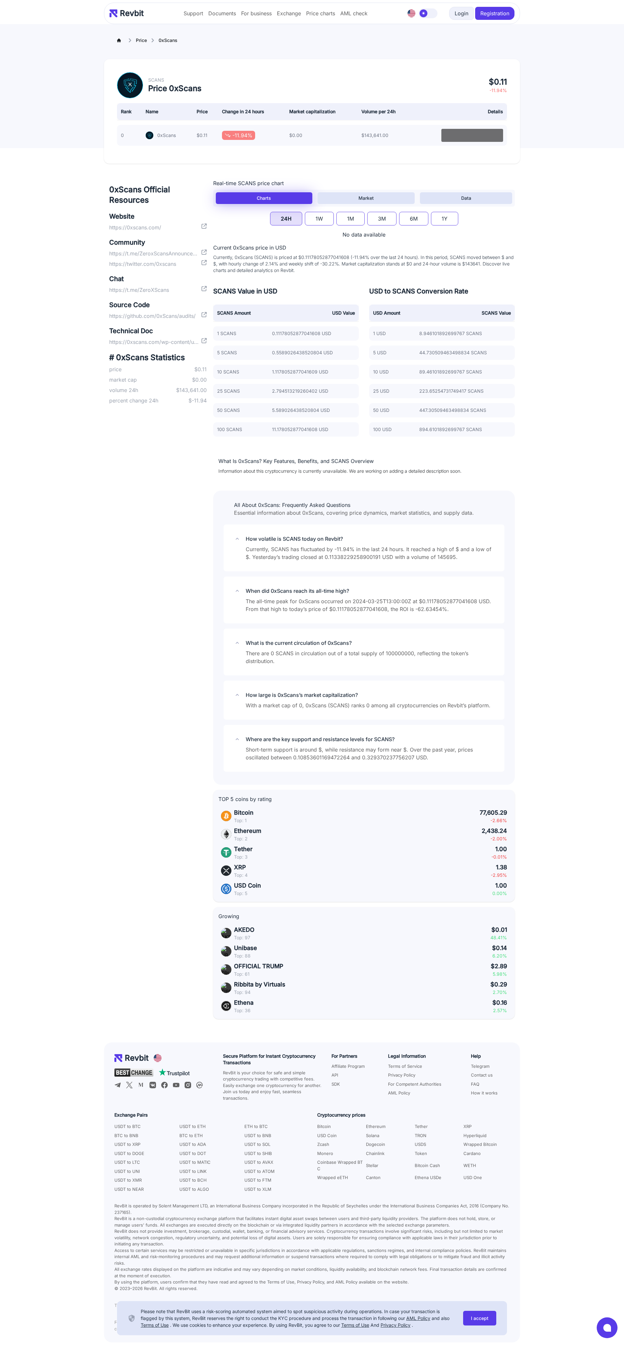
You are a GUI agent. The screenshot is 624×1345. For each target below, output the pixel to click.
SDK (336, 1084)
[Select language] (411, 13)
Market (366, 198)
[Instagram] (188, 1085)
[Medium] (141, 1085)
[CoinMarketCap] (199, 1085)
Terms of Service (405, 1066)
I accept (479, 1318)
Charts (264, 198)
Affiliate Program (348, 1066)
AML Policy (399, 1092)
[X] (129, 1085)
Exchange (289, 13)
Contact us (482, 1075)
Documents (222, 13)
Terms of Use (155, 1325)
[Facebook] (164, 1085)
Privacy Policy (401, 1075)
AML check (354, 13)
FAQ (475, 1084)
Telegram (480, 1066)
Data (466, 198)
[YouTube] (176, 1085)
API (335, 1075)
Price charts (320, 13)
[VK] (153, 1085)
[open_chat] (607, 1327)
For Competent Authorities (414, 1084)
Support (193, 13)
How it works (484, 1092)
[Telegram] (117, 1085)
